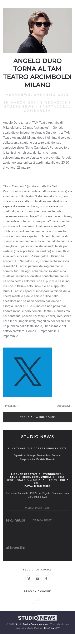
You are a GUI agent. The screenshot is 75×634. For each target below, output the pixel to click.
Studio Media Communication (31, 624)
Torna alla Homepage (37, 417)
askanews (18, 94)
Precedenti (12, 406)
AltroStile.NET (52, 628)
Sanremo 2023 (51, 94)
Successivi (63, 406)
